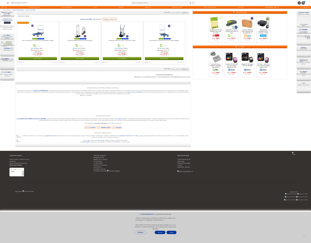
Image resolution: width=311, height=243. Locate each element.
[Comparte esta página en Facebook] (141, 77)
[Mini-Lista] (179, 12)
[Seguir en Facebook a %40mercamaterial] (290, 200)
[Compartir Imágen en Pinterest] (183, 77)
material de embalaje (100, 123)
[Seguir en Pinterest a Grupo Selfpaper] (302, 197)
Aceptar (171, 232)
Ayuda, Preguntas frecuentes (18, 163)
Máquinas (148, 7)
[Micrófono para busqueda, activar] (190, 3)
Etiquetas (121, 7)
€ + (272, 7)
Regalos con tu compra (100, 159)
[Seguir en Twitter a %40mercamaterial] (302, 200)
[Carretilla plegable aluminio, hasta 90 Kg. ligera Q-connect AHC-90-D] (80, 30)
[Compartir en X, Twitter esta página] (155, 77)
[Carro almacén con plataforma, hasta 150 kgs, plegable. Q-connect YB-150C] (164, 30)
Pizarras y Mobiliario (66, 7)
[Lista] (173, 12)
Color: (104, 127)
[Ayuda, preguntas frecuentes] (305, 235)
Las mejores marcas (99, 169)
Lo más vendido (98, 163)
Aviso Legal (180, 161)
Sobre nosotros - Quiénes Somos (19, 159)
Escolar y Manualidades (210, 7)
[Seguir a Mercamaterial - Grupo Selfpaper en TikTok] (302, 194)
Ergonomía (241, 7)
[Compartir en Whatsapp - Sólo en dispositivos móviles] (170, 77)
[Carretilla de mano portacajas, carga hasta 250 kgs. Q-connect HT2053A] (122, 30)
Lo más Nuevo (97, 161)
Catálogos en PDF (98, 157)
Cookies (179, 165)
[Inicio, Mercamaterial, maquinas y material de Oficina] (19, 3)
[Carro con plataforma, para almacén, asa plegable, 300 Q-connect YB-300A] (38, 30)
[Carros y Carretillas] (103, 95)
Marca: (90, 127)
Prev (210, 28)
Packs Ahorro (97, 167)
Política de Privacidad (183, 163)
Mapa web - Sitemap (183, 167)
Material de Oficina (34, 7)
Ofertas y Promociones (100, 165)
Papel (95, 7)
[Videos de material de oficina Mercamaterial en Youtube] (290, 197)
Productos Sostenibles (100, 171)
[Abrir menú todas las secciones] (7, 3)
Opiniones (12, 161)
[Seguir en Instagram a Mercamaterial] (291, 194)
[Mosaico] (185, 12)
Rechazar (160, 232)
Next (269, 28)
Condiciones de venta (183, 159)
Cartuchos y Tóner (177, 7)
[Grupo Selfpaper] (185, 171)
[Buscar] (193, 3)
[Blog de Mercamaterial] (7, 83)
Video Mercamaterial (99, 155)
